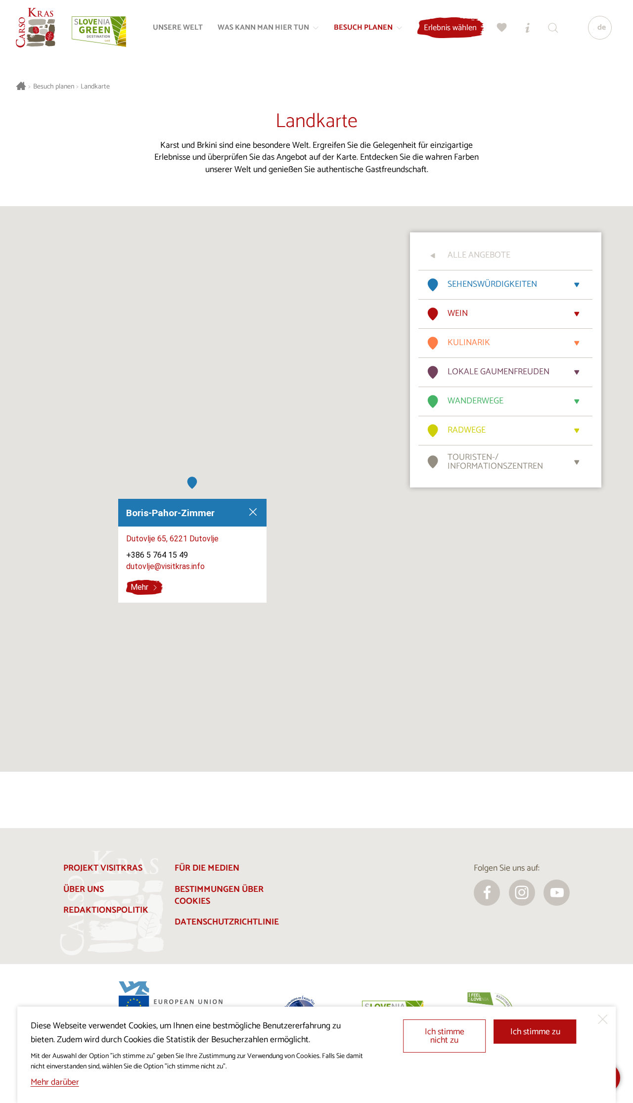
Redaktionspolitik (105, 910)
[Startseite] (35, 27)
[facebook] (487, 893)
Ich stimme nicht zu (444, 1036)
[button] (192, 483)
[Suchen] (553, 27)
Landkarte (95, 86)
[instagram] (522, 893)
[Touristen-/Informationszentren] (527, 27)
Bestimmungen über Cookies (219, 895)
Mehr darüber (55, 1082)
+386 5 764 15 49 (157, 555)
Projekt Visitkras (102, 868)
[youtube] (556, 893)
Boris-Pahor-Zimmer (170, 513)
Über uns (83, 889)
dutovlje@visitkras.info (165, 566)
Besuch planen (53, 86)
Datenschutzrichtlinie (227, 922)
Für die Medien (207, 868)
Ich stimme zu (535, 1032)
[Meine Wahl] (502, 27)
